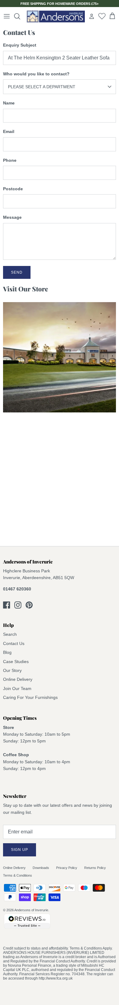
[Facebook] (6, 605)
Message (12, 217)
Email (8, 131)
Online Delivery (17, 679)
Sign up (19, 850)
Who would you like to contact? (36, 73)
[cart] (112, 16)
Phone (9, 160)
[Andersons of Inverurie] (56, 16)
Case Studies (16, 661)
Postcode (13, 188)
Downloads (41, 868)
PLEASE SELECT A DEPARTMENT (41, 86)
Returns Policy (95, 868)
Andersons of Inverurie (31, 910)
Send (17, 272)
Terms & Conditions (17, 875)
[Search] (20, 16)
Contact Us (13, 643)
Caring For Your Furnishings (30, 697)
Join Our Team (17, 688)
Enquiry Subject (19, 45)
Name (9, 102)
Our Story (12, 670)
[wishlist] (102, 16)
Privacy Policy (66, 868)
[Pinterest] (29, 605)
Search (10, 634)
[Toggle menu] (6, 16)
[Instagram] (17, 605)
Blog (7, 652)
